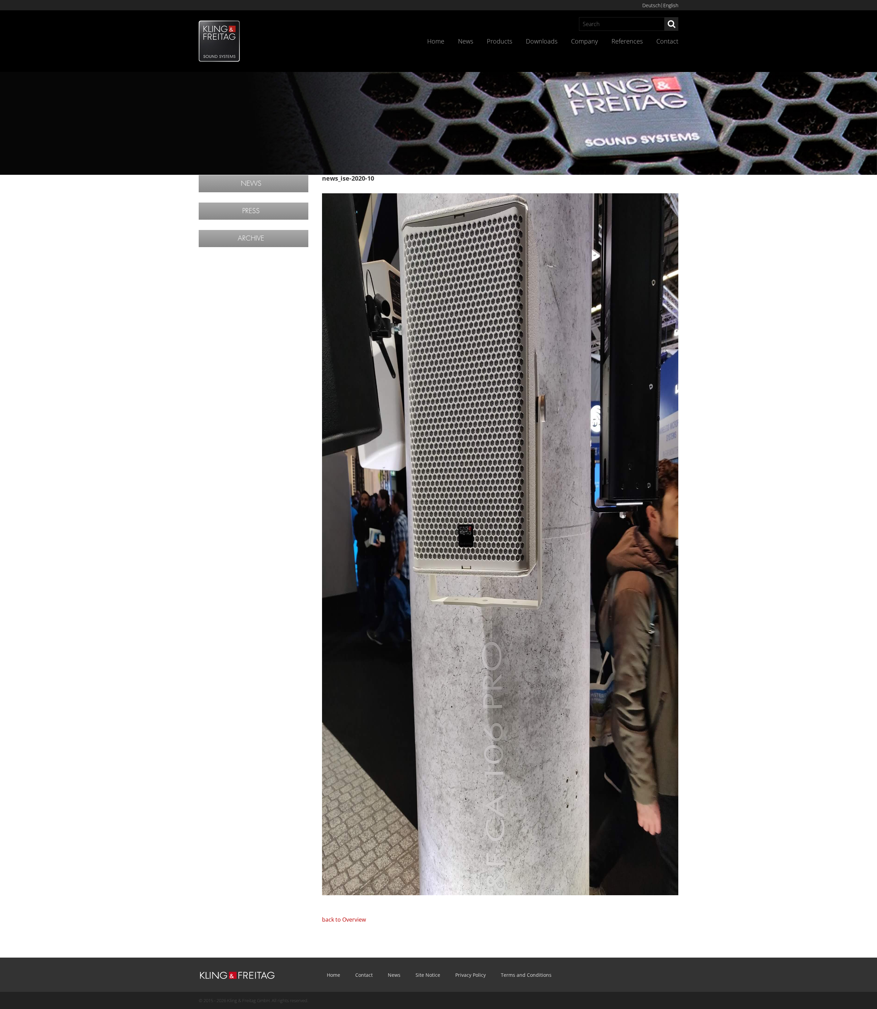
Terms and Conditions (526, 975)
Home (435, 41)
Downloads (541, 41)
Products (499, 41)
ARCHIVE (251, 238)
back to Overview (344, 919)
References (627, 41)
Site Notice (428, 975)
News (465, 41)
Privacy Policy (470, 975)
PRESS (251, 211)
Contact (667, 41)
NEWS (251, 183)
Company (584, 41)
